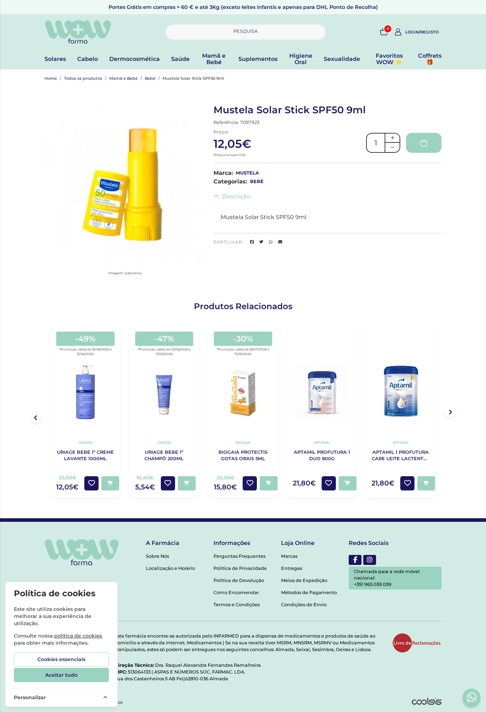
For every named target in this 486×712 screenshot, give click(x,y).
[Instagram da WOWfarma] (369, 560)
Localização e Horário (170, 568)
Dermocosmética (134, 59)
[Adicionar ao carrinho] (110, 483)
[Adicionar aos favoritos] (91, 483)
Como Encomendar (236, 592)
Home (50, 78)
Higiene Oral (300, 59)
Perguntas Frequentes (239, 556)
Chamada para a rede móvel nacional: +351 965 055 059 (387, 578)
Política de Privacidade (240, 568)
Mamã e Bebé (214, 59)
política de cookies (78, 636)
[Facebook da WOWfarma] (355, 560)
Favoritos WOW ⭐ (389, 59)
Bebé (150, 78)
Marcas (289, 556)
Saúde (180, 59)
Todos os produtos (83, 78)
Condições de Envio (304, 604)
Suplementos (258, 59)
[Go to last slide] (36, 417)
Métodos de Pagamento (309, 592)
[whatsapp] (471, 697)
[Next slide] (450, 412)
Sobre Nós (157, 556)
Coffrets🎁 (430, 59)
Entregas (291, 568)
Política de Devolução (238, 580)
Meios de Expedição (304, 580)
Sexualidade (342, 59)
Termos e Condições (236, 604)
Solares (55, 59)
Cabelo (87, 59)
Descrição (236, 196)
